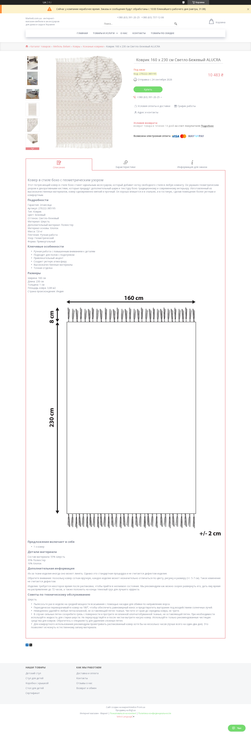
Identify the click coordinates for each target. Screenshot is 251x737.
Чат (239, 728)
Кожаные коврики (93, 46)
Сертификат (33, 693)
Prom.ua (141, 707)
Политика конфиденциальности (154, 713)
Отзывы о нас (84, 683)
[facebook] (27, 645)
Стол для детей (35, 688)
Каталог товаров (40, 46)
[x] (30, 645)
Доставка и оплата (87, 673)
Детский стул (33, 673)
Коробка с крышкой (37, 683)
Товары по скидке (162, 33)
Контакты (139, 33)
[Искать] (176, 24)
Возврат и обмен (86, 688)
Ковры (76, 46)
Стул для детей (34, 678)
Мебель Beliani (61, 46)
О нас (123, 33)
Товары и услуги (104, 33)
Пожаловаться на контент (123, 713)
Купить (148, 89)
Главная (82, 33)
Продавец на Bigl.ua (126, 710)
